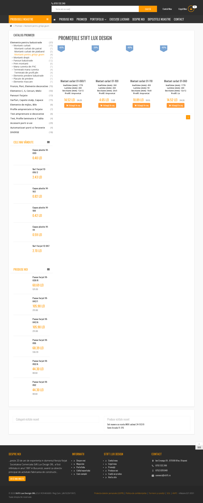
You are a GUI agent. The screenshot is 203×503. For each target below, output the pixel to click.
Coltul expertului (83, 470)
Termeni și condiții (157, 493)
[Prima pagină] (11, 26)
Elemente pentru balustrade (31, 42)
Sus (199, 447)
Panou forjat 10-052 (40, 383)
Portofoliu (97, 19)
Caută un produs (115, 473)
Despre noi (138, 19)
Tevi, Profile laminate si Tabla (31, 118)
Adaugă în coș (74, 105)
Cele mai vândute (23, 142)
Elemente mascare (33, 81)
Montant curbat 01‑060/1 (73, 81)
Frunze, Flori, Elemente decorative (31, 86)
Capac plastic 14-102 (41, 190)
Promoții (82, 19)
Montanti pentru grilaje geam (33, 54)
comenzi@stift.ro (162, 475)
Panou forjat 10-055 (40, 341)
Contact (179, 19)
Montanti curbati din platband (33, 51)
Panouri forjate (31, 95)
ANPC (174, 493)
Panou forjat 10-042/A (40, 320)
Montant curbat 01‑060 (175, 81)
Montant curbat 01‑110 (141, 81)
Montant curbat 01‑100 (107, 81)
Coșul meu (112, 463)
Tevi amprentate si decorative (31, 113)
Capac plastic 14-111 (41, 228)
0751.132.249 (161, 465)
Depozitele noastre (159, 19)
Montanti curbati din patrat (33, 48)
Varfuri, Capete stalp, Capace (31, 100)
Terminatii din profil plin (33, 72)
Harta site (112, 477)
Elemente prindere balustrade (33, 75)
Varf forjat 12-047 (41, 245)
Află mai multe (17, 478)
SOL (168, 493)
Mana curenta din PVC (33, 66)
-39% (95, 47)
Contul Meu (167, 8)
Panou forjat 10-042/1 (40, 299)
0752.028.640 (161, 470)
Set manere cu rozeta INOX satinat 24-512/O (125, 424)
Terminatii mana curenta (33, 69)
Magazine (80, 463)
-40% (61, 47)
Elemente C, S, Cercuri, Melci (31, 90)
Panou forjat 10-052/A (40, 362)
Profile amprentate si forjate (31, 109)
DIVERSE (31, 132)
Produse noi (66, 19)
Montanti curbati (33, 45)
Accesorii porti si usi (31, 123)
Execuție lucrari (119, 19)
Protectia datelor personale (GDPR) (109, 493)
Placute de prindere (33, 78)
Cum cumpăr (81, 473)
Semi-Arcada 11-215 (115, 427)
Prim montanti (33, 63)
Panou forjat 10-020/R (40, 278)
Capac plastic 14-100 (41, 209)
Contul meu (113, 460)
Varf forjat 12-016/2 (39, 170)
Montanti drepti (33, 57)
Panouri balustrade (33, 60)
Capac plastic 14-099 (41, 151)
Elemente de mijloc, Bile (31, 104)
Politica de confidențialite (136, 493)
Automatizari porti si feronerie (31, 127)
